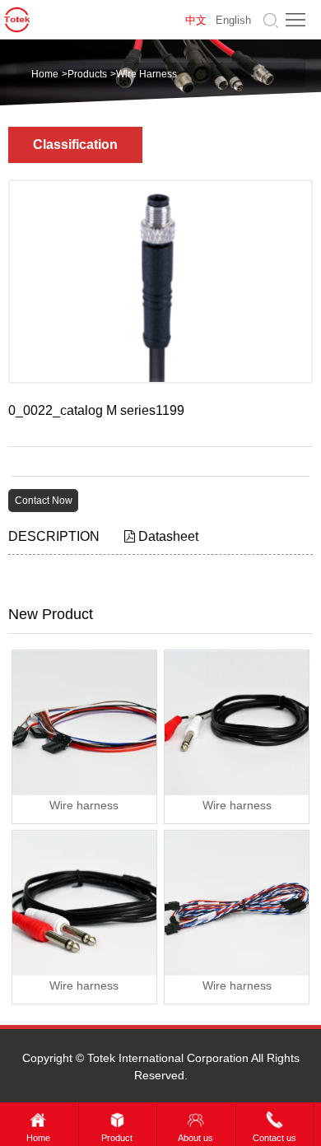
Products (87, 74)
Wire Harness (146, 74)
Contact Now (43, 500)
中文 (196, 20)
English (233, 20)
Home (44, 74)
